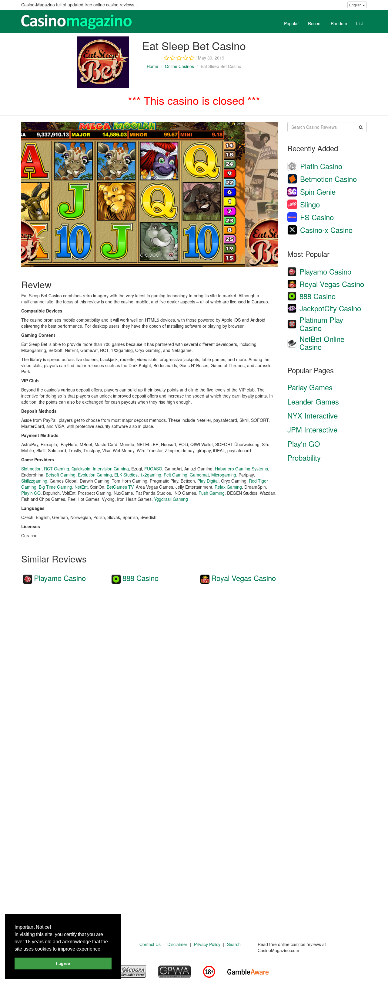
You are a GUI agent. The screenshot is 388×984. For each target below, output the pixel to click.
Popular (291, 23)
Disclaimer (177, 944)
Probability (304, 457)
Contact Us (150, 944)
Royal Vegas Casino (243, 578)
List (359, 23)
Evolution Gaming (95, 475)
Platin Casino (321, 166)
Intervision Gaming (111, 469)
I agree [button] (63, 963)
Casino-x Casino (326, 229)
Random (339, 23)
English (356, 4)
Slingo (310, 204)
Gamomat (199, 475)
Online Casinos (179, 66)
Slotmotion (31, 469)
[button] (104, 949)
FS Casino (317, 217)
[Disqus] (149, 671)
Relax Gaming (228, 487)
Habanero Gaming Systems (241, 469)
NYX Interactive (312, 415)
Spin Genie (318, 191)
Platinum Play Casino (321, 323)
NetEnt (81, 487)
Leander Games (313, 401)
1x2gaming (150, 475)
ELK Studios (126, 475)
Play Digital (208, 481)
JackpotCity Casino (330, 308)
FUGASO (153, 469)
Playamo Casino (60, 578)
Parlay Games (310, 387)
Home (152, 66)
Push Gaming (212, 493)
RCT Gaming (56, 469)
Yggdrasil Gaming (171, 499)
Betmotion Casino (328, 178)
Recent (315, 23)
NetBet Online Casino (321, 342)
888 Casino (140, 578)
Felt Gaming (175, 475)
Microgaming (223, 475)
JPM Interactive (312, 429)
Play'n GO (31, 493)
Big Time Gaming (55, 487)
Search (234, 944)
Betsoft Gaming (60, 475)
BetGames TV (120, 487)
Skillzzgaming (34, 481)
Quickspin (81, 469)
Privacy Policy (207, 944)
